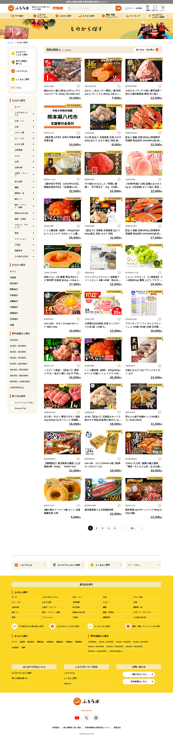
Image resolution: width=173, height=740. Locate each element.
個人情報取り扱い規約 (72, 727)
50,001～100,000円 (96, 646)
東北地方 (14, 283)
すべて (17, 107)
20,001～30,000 (18, 352)
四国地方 (14, 313)
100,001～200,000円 (114, 646)
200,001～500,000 (19, 376)
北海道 (13, 277)
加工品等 (76, 607)
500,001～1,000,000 (20, 381)
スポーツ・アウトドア (142, 612)
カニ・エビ (16, 602)
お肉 (105, 597)
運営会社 (117, 727)
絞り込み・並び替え (145, 50)
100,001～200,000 (19, 370)
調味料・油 (137, 607)
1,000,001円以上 (115, 651)
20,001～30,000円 (123, 642)
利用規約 (55, 727)
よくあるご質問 (70, 678)
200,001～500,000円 (134, 646)
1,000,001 (17, 387)
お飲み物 (15, 607)
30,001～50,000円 (140, 642)
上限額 (147, 10)
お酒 (135, 602)
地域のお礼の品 (79, 612)
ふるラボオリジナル (50, 597)
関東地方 (14, 289)
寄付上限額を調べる (20, 678)
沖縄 (12, 325)
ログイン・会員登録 (135, 8)
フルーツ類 (137, 597)
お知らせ (67, 684)
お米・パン (77, 597)
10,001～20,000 (18, 346)
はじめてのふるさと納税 (21, 673)
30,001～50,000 (18, 358)
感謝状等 (106, 617)
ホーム (10, 42)
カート (162, 10)
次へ (133, 528)
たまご (105, 602)
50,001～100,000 (18, 364)
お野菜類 (76, 602)
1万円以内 (92, 642)
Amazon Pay (20, 408)
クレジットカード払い (24, 402)
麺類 (105, 607)
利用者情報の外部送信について (97, 727)
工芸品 (75, 617)
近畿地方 (14, 301)
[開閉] (33, 114)
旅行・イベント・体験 (51, 612)
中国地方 (14, 307)
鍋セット (15, 612)
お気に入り (155, 10)
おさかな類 (46, 602)
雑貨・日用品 (108, 612)
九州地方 (14, 319)
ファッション (47, 617)
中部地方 (14, 295)
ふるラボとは (69, 673)
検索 (118, 8)
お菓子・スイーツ (49, 607)
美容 (13, 617)
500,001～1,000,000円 (97, 651)
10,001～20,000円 (106, 642)
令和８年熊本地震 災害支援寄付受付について (86, 2)
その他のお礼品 (139, 617)
